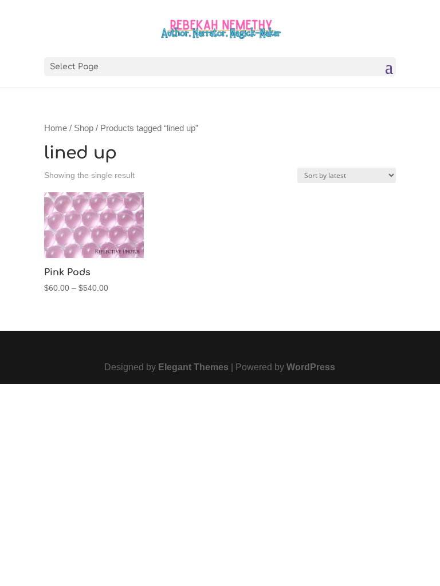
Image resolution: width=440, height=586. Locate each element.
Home (55, 128)
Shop (83, 128)
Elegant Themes (193, 367)
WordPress (310, 367)
